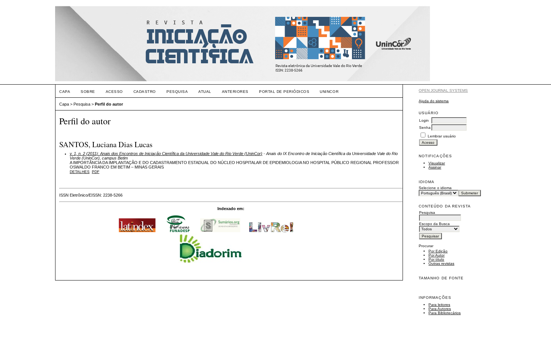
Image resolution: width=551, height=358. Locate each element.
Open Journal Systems (443, 90)
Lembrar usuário (442, 136)
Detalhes (80, 172)
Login (424, 120)
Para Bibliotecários (444, 313)
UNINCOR (329, 92)
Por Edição (438, 251)
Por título (436, 259)
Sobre (88, 92)
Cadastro (144, 92)
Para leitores (439, 305)
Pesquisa (177, 92)
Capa (64, 92)
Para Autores (439, 309)
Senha (425, 127)
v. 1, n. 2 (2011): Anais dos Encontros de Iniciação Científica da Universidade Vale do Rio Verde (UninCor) (166, 153)
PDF (95, 172)
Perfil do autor (109, 104)
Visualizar (436, 163)
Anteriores (235, 92)
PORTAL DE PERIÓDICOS (284, 92)
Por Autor (436, 255)
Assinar (434, 167)
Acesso (114, 92)
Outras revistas (441, 263)
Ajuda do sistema (434, 101)
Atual (204, 92)
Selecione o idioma (435, 188)
